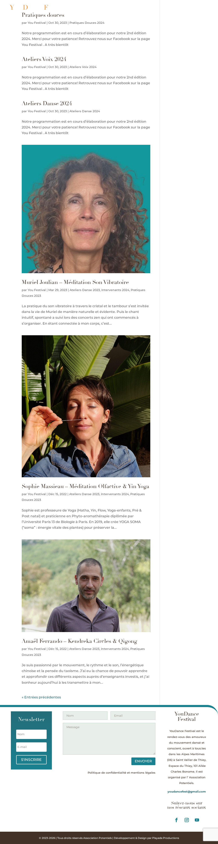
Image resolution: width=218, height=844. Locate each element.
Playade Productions (165, 838)
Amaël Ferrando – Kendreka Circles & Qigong (79, 641)
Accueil (122, 7)
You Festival (37, 23)
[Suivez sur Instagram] (186, 820)
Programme (171, 7)
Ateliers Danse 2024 (47, 103)
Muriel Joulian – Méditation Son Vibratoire (75, 282)
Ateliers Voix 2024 (44, 59)
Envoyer (143, 761)
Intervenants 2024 (115, 290)
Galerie (200, 14)
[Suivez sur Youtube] (197, 820)
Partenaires (179, 14)
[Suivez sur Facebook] (176, 820)
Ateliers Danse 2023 (85, 290)
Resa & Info (196, 7)
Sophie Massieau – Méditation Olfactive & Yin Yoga (85, 486)
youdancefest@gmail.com (187, 791)
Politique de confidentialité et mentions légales (121, 772)
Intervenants (145, 7)
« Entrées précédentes (41, 697)
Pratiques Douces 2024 (86, 23)
